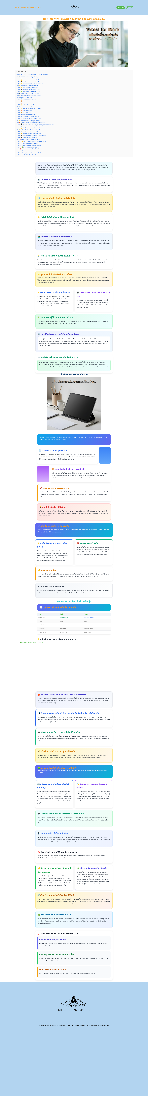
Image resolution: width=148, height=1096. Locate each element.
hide (24, 72)
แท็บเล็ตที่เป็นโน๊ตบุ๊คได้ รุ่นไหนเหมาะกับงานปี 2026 (25, 7)
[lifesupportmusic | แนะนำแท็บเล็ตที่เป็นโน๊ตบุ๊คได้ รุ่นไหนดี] (74, 7)
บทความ (39, 7)
